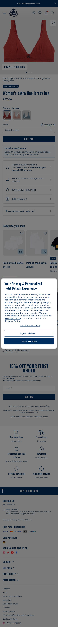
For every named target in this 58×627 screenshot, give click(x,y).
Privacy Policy (12, 321)
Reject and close (27, 333)
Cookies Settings (30, 325)
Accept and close (29, 341)
